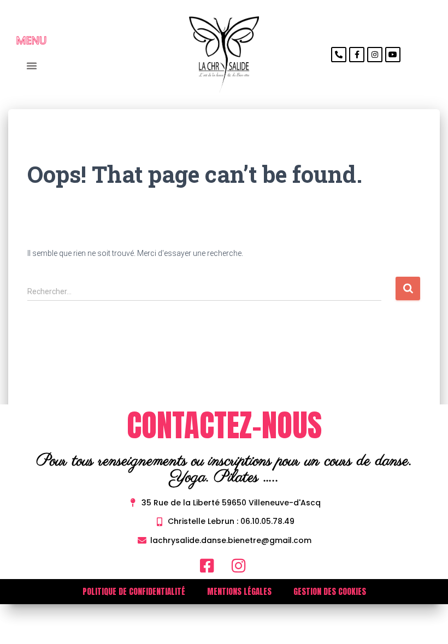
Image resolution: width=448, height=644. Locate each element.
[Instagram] (374, 54)
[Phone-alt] (338, 54)
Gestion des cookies (329, 591)
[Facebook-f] (356, 54)
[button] (31, 65)
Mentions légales (239, 591)
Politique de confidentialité (133, 591)
